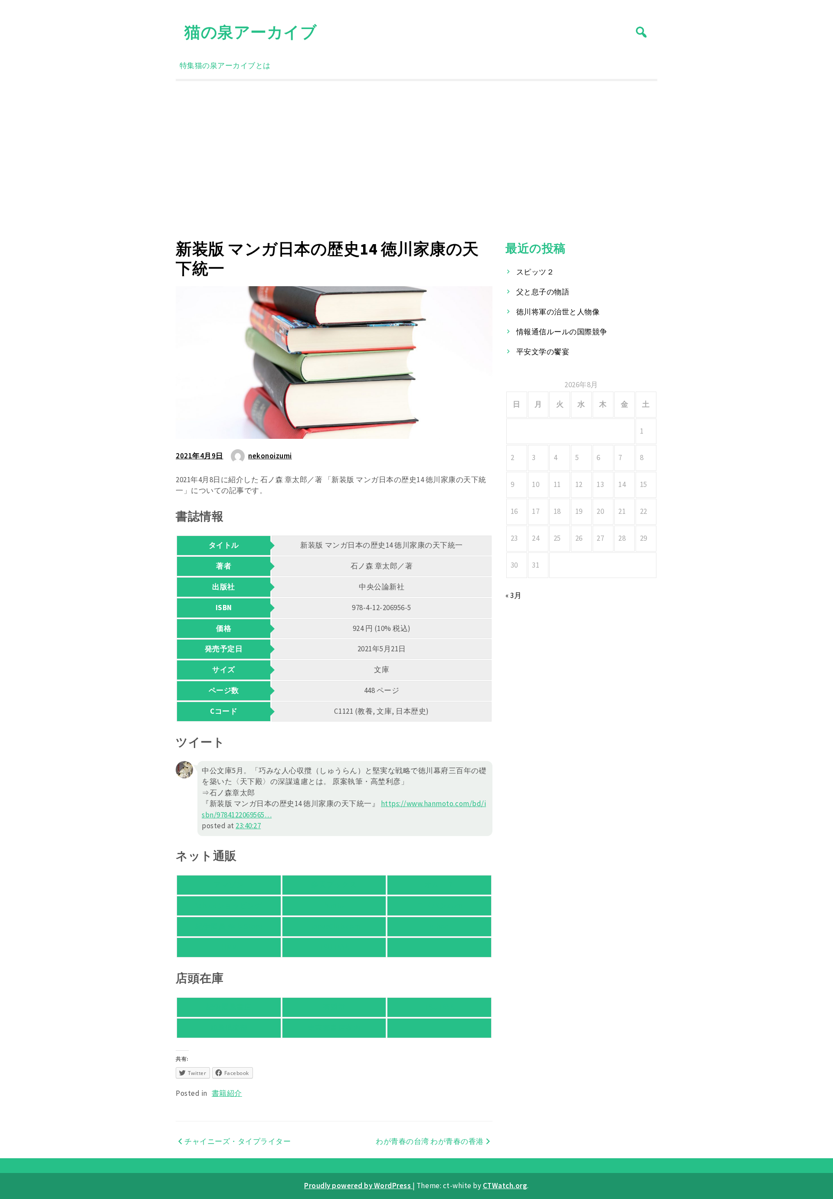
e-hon (439, 926)
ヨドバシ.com (439, 905)
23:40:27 (248, 825)
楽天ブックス (334, 884)
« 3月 (513, 595)
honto (334, 905)
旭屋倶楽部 (229, 1027)
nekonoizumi (270, 456)
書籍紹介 (227, 1093)
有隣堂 (334, 1007)
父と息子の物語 (543, 292)
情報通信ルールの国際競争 (561, 332)
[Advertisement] (416, 160)
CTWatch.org (505, 1185)
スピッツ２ (535, 272)
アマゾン (228, 884)
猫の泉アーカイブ (250, 32)
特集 (187, 65)
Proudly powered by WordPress (358, 1185)
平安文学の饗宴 (543, 351)
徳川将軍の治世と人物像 (558, 312)
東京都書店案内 (334, 1027)
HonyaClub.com (334, 926)
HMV (229, 947)
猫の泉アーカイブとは (233, 65)
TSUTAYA (334, 947)
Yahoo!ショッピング (228, 905)
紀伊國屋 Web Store (228, 926)
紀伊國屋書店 (229, 1007)
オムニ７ (439, 884)
